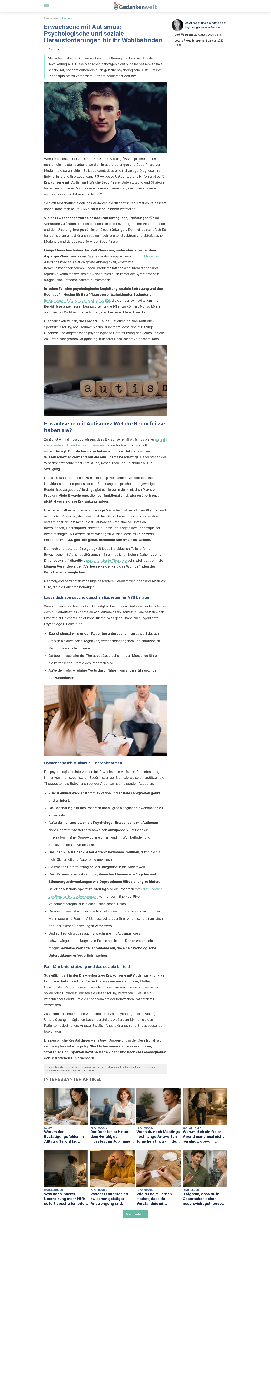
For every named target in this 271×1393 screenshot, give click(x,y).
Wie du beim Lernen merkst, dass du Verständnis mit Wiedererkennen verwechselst (154, 1199)
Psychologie (51, 18)
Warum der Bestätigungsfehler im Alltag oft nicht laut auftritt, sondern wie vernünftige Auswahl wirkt (64, 1137)
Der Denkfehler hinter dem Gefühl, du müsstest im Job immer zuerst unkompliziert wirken (111, 1137)
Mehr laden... (135, 1214)
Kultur (48, 1127)
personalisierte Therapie (106, 560)
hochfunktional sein (146, 256)
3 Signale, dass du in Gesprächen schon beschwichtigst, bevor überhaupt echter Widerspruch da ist (203, 1199)
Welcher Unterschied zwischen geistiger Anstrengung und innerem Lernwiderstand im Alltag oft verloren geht (112, 1199)
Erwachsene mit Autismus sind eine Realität (77, 300)
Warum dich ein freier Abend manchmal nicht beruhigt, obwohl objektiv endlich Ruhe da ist (205, 1137)
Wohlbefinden (192, 1127)
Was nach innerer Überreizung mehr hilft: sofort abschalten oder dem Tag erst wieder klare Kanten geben (65, 1199)
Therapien (68, 18)
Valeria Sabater (211, 27)
